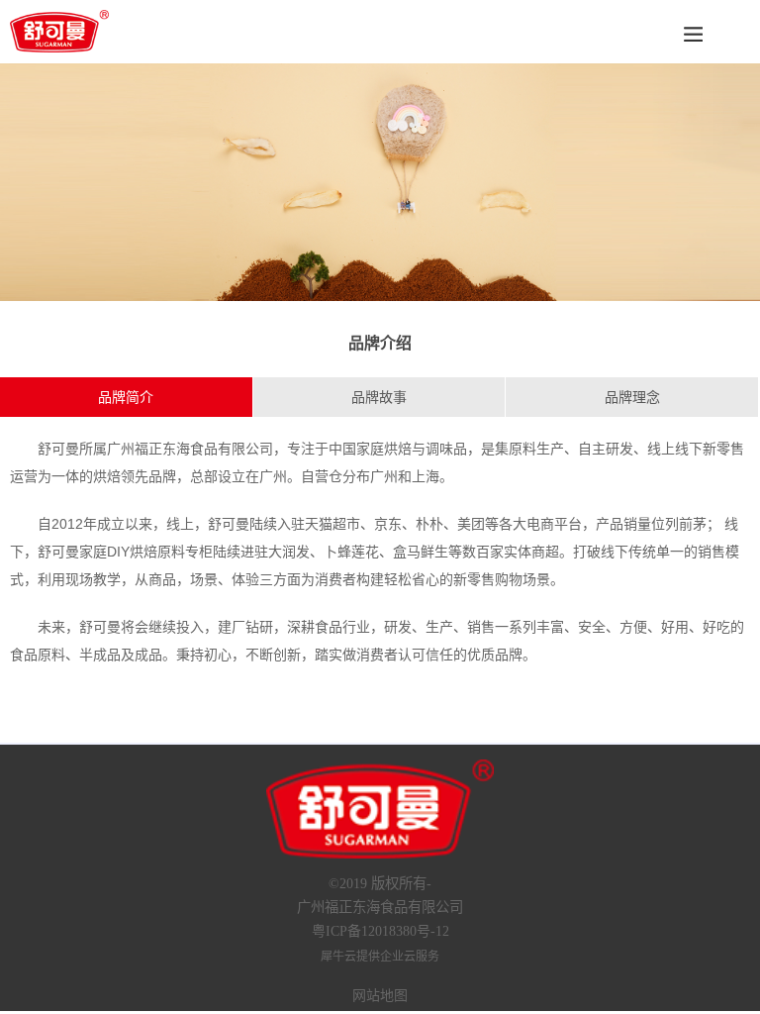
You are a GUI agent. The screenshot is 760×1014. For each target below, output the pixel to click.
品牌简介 (125, 397)
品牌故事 (379, 397)
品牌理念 (632, 397)
